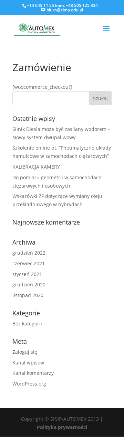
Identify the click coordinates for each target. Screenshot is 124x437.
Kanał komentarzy (33, 373)
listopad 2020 (27, 295)
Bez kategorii (27, 323)
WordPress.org (29, 383)
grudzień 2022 (28, 252)
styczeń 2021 (27, 274)
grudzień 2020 (28, 284)
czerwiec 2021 (28, 263)
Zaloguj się (24, 352)
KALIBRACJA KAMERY (36, 166)
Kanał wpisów (28, 362)
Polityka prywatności (62, 427)
